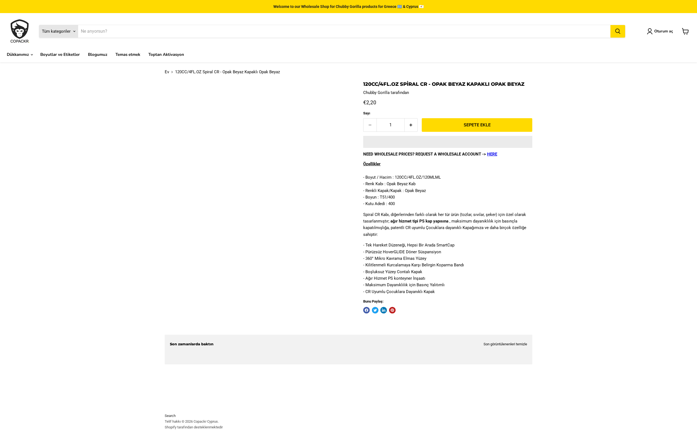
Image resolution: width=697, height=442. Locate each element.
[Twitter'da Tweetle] (375, 310)
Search (170, 416)
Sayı (366, 113)
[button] (447, 142)
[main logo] (19, 31)
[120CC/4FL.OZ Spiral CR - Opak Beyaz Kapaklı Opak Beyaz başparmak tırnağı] (181, 286)
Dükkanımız (18, 54)
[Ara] (617, 31)
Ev (167, 72)
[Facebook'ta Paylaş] (366, 310)
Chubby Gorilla (376, 92)
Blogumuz (97, 54)
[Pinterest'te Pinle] (392, 310)
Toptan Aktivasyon (166, 54)
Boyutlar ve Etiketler (60, 54)
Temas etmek (127, 54)
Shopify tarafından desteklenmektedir (194, 427)
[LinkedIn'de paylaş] (383, 310)
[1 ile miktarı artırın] (411, 125)
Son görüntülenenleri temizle (505, 344)
